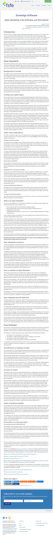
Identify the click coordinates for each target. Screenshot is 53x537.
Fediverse (8, 481)
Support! (16, 483)
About (33, 5)
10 (38, 400)
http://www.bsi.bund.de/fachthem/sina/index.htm (17, 474)
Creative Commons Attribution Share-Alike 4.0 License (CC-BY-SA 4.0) (10, 529)
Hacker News (24, 481)
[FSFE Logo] (8, 4)
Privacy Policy (22, 527)
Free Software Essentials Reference (32, 466)
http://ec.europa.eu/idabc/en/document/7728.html (16, 456)
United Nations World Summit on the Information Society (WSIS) (26, 37)
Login (17, 1)
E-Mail (8, 483)
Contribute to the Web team (42, 523)
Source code (38, 521)
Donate (48, 1)
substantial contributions (24, 462)
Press (49, 5)
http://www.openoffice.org (22, 449)
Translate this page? (40, 525)
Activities (38, 5)
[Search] (32, 1)
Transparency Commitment (25, 529)
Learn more (30, 485)
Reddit (32, 481)
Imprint (20, 525)
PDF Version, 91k (26, 28)
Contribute (44, 5)
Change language (26, 1)
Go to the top (48, 510)
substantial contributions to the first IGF (40, 27)
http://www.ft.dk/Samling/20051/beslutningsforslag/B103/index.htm (20, 454)
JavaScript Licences (23, 531)
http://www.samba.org (43, 450)
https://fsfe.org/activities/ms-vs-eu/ (13, 458)
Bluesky (16, 481)
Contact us (21, 521)
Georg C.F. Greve (45, 24)
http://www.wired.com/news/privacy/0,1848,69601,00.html (18, 469)
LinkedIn (40, 481)
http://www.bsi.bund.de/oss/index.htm (14, 472)
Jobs (20, 523)
